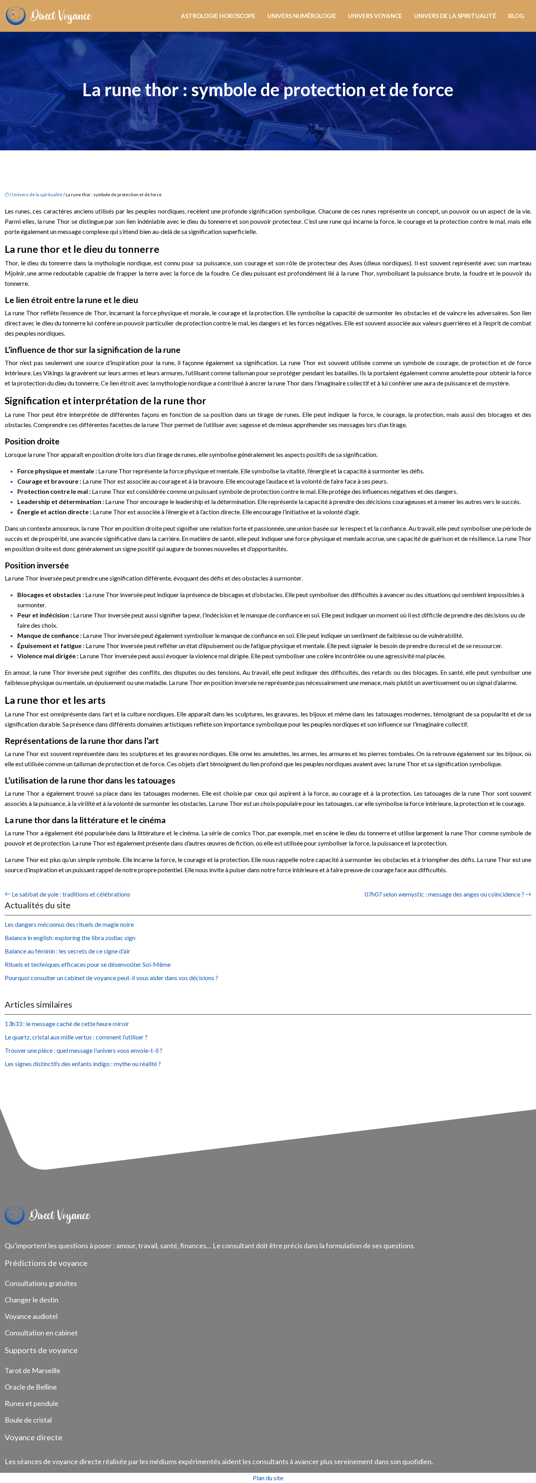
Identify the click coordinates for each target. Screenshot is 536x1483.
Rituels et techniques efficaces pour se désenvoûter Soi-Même (88, 964)
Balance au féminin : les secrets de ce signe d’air (67, 951)
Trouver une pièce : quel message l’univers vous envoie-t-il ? (83, 1050)
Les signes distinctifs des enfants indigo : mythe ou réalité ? (83, 1063)
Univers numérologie (301, 15)
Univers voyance (375, 15)
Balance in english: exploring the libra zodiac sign (70, 937)
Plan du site (268, 1477)
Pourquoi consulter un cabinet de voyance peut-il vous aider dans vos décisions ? (111, 977)
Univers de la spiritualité (455, 15)
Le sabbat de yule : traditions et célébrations (71, 894)
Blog (516, 15)
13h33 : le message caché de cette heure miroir (67, 1023)
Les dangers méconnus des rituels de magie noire (69, 924)
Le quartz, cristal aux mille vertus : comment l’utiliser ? (76, 1037)
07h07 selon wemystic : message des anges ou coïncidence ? (444, 894)
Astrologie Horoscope (218, 15)
